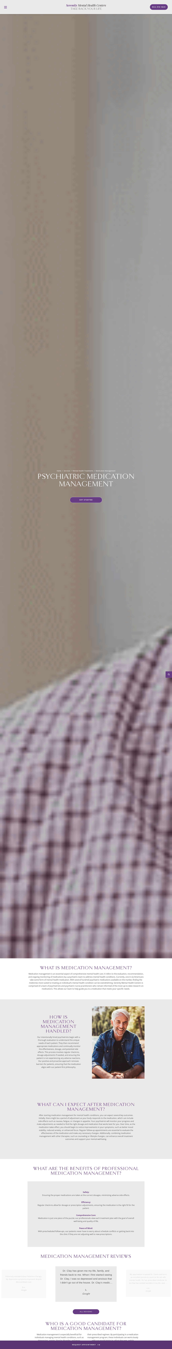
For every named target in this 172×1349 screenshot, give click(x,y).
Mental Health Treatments (83, 471)
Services (67, 471)
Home (59, 471)
